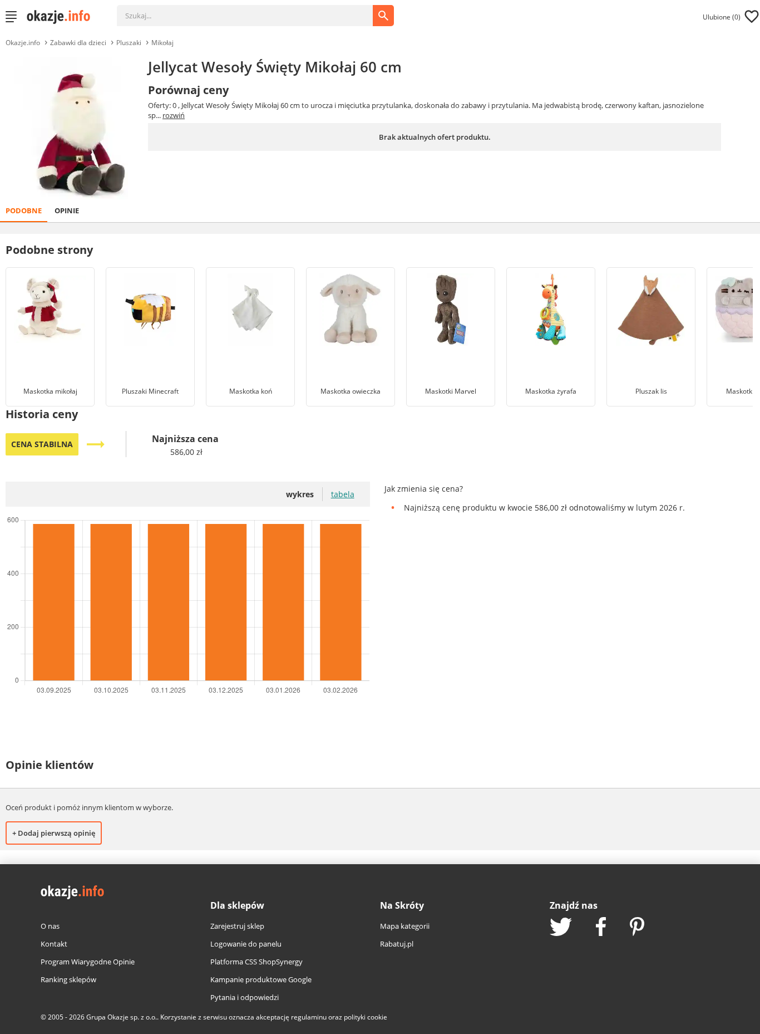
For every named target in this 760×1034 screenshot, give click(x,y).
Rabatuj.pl (396, 944)
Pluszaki (128, 42)
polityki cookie (365, 1017)
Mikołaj (162, 42)
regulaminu (309, 1017)
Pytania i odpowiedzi (244, 997)
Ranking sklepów (68, 979)
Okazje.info (23, 42)
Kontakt (54, 944)
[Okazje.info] (62, 16)
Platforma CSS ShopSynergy (256, 962)
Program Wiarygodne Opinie (88, 962)
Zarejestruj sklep (237, 926)
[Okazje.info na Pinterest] (637, 927)
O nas (50, 926)
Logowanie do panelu (246, 944)
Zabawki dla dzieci (78, 42)
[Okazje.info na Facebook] (601, 927)
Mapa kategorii (405, 926)
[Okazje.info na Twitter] (561, 928)
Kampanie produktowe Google (261, 979)
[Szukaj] (253, 10)
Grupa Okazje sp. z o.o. (121, 1017)
